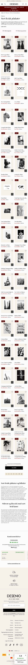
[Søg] (5, 4)
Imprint (11, 625)
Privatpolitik (13, 613)
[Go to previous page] (6, 474)
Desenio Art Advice (19, 620)
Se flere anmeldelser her (14, 563)
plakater (3, 487)
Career (11, 627)
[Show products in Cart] (25, 4)
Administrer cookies (19, 638)
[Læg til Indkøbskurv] (12, 51)
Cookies (17, 630)
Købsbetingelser (18, 627)
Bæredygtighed (9, 630)
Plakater (7, 12)
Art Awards (10, 638)
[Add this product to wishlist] (12, 37)
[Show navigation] (2, 4)
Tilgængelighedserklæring (7, 632)
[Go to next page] (21, 474)
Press (12, 622)
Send (14, 610)
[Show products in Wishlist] (22, 4)
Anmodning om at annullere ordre (19, 635)
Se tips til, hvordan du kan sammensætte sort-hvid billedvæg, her (13, 499)
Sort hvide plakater (15, 12)
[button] (20, 659)
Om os (11, 620)
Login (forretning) (9, 641)
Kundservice (18, 622)
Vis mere (14, 467)
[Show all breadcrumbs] (2, 13)
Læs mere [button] (3, 26)
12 (19, 474)
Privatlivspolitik (18, 632)
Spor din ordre (18, 625)
